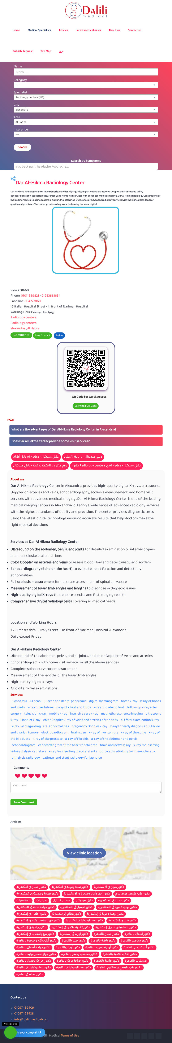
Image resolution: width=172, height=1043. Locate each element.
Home (16, 30)
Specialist (20, 92)
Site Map (45, 51)
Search (22, 147)
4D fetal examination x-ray (140, 720)
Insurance (21, 130)
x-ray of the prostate (48, 739)
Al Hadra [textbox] (21, 122)
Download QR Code (85, 406)
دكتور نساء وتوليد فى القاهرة (33, 967)
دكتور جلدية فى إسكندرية (31, 927)
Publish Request (23, 51)
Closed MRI (19, 701)
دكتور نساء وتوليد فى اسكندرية (69, 887)
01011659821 (30, 296)
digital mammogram (103, 701)
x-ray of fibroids (77, 739)
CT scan (35, 701)
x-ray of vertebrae (40, 707)
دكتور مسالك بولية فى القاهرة (73, 967)
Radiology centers (23, 317)
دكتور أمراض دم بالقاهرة (139, 947)
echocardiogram (23, 745)
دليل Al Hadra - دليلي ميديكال (83, 457)
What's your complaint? (25, 1032)
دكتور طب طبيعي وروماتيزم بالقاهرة (119, 967)
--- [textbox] (17, 85)
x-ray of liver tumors (103, 733)
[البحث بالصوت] (10, 1032)
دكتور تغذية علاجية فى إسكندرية (71, 927)
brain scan (78, 733)
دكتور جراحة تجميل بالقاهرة (33, 961)
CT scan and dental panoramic (64, 701)
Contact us (134, 30)
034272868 (33, 301)
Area (17, 117)
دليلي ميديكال (84, 900)
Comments (21, 335)
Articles (63, 30)
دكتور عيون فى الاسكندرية (109, 887)
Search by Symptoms (86, 161)
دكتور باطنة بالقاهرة (103, 941)
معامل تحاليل (61, 900)
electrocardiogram (54, 733)
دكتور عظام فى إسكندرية (66, 914)
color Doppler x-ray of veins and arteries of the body (80, 720)
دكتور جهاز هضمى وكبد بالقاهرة (36, 954)
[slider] (31, 775)
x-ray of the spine (133, 733)
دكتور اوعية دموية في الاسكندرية (117, 907)
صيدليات (41, 900)
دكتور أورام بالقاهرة (68, 947)
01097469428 (24, 1014)
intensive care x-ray (84, 714)
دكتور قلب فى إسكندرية (122, 920)
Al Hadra (33, 328)
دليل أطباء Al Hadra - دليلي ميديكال (36, 457)
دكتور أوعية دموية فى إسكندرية (105, 914)
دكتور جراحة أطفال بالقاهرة (33, 947)
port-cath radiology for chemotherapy (127, 751)
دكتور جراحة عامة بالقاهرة (72, 961)
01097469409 (24, 1008)
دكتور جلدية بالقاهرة (106, 961)
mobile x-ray (58, 714)
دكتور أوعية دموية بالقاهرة (101, 947)
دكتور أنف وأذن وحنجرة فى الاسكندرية (87, 894)
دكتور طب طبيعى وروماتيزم (132, 894)
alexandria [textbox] (22, 109)
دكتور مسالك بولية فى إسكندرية (84, 920)
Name (18, 66)
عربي (61, 51)
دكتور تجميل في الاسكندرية (76, 907)
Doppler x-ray (30, 720)
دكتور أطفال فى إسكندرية (31, 914)
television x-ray (35, 714)
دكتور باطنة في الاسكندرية (113, 900)
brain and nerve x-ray (115, 745)
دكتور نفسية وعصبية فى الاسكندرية (37, 894)
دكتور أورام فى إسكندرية (74, 934)
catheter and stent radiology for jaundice (72, 758)
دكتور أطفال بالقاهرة (137, 934)
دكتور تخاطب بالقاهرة (134, 941)
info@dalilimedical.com (31, 1019)
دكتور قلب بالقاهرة (73, 941)
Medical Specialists (39, 30)
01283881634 (51, 296)
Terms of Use (70, 1036)
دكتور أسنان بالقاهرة (106, 934)
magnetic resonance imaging (122, 714)
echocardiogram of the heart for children (67, 745)
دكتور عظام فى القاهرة (29, 974)
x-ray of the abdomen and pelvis (114, 739)
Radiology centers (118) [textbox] (30, 97)
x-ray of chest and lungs (73, 707)
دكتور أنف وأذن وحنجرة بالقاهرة (36, 941)
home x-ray (129, 701)
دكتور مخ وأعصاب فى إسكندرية (35, 934)
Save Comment (24, 802)
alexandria (18, 328)
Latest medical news (88, 30)
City (16, 105)
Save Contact (42, 335)
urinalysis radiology (26, 758)
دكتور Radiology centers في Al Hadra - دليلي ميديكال (106, 466)
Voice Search (10, 1024)
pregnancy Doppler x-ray (89, 726)
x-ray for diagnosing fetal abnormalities (40, 726)
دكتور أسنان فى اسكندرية (31, 887)
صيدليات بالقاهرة (136, 961)
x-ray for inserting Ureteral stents (73, 751)
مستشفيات (23, 900)
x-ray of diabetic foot (109, 707)
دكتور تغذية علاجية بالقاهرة (120, 954)
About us (114, 30)
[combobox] (86, 85)
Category (20, 80)
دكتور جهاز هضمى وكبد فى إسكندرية (38, 920)
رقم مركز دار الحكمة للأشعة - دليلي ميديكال (40, 466)
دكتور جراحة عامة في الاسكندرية (35, 907)
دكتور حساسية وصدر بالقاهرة (79, 954)
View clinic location (84, 853)
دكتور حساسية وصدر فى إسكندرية (115, 927)
